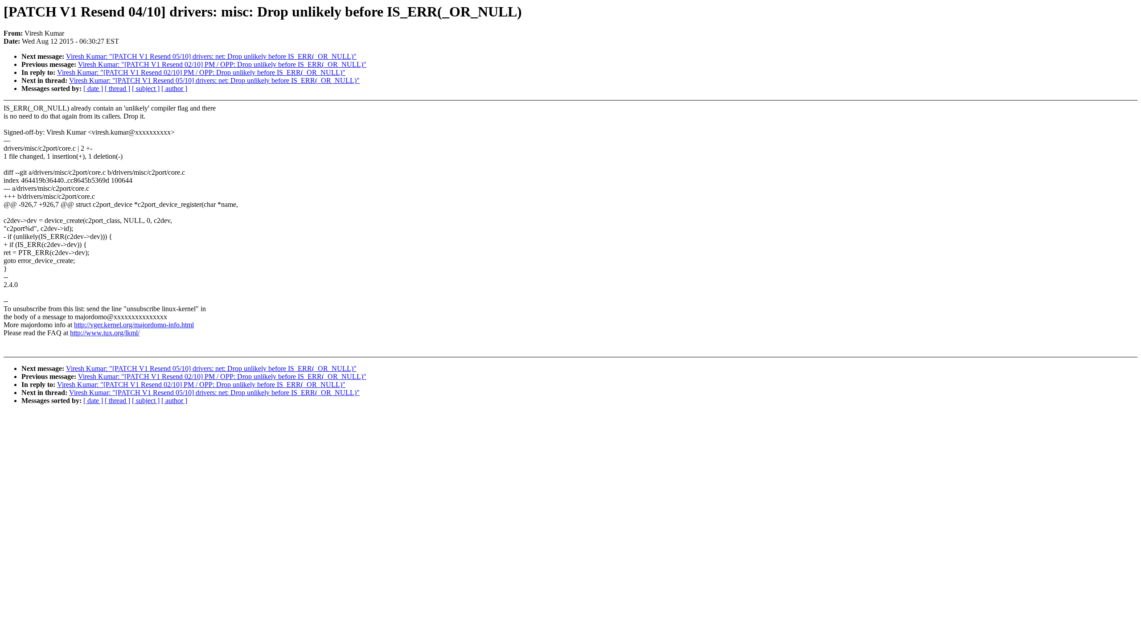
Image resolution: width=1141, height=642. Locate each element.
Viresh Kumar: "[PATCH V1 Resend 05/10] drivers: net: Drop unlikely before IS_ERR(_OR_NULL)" (211, 56)
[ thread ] (117, 88)
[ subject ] (146, 88)
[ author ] (174, 88)
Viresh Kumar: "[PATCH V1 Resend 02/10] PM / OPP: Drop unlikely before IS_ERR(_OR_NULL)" (222, 64)
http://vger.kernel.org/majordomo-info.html (134, 325)
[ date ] (93, 88)
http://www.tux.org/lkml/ (105, 333)
